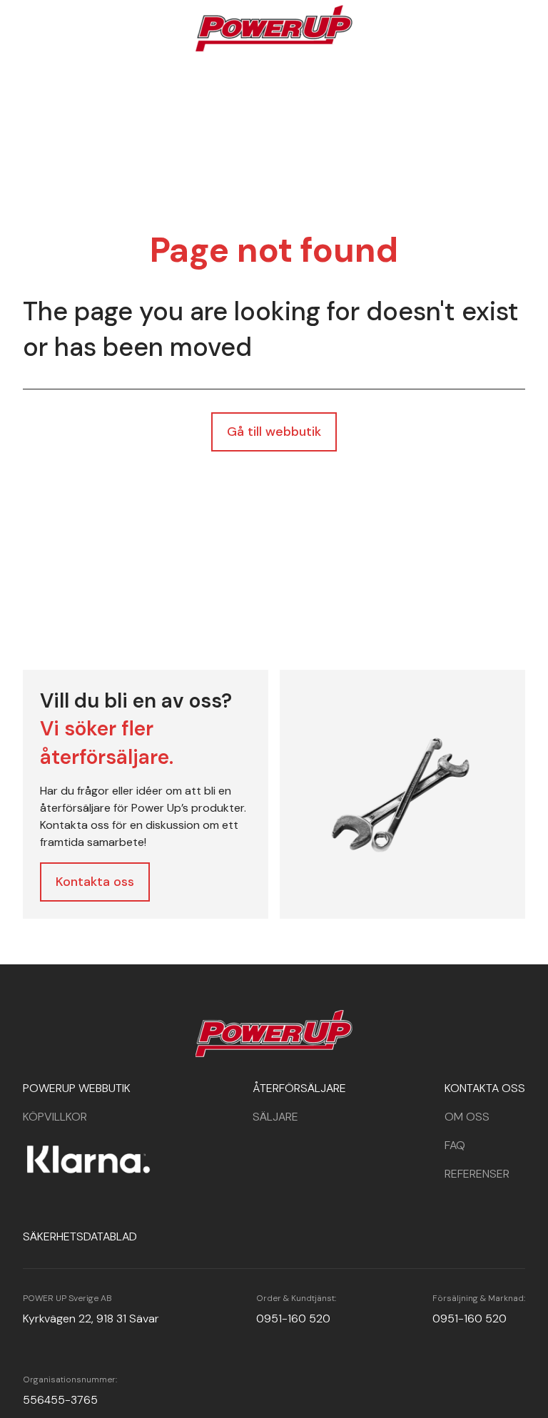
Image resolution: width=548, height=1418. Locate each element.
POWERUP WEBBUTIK (77, 1088)
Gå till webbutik (274, 431)
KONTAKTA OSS (485, 1088)
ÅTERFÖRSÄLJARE (299, 1088)
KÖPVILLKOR (55, 1116)
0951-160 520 (293, 1318)
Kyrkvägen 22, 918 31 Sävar (91, 1318)
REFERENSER (477, 1173)
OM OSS (467, 1116)
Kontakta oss (95, 881)
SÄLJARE (275, 1116)
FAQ (455, 1145)
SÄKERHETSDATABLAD (80, 1236)
